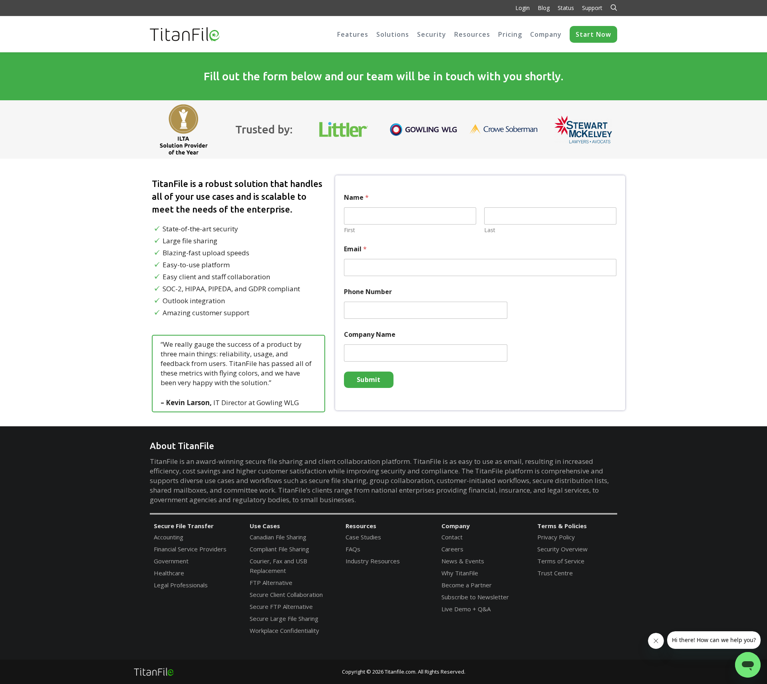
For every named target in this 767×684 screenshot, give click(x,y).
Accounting (168, 537)
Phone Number (368, 292)
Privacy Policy (556, 537)
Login (522, 8)
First (349, 230)
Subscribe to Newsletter (475, 597)
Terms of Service (560, 561)
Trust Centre (555, 573)
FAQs (353, 549)
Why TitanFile (459, 573)
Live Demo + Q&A (466, 609)
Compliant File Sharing (279, 549)
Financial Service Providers (190, 549)
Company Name (369, 334)
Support (592, 8)
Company (455, 526)
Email (355, 249)
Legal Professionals (181, 585)
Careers (452, 549)
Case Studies (363, 537)
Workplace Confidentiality (284, 630)
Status (566, 8)
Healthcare (169, 573)
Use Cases (265, 526)
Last (489, 230)
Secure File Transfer (184, 526)
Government (171, 561)
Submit (369, 379)
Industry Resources (373, 561)
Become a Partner (466, 585)
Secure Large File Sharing (284, 618)
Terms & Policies (562, 526)
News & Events (462, 561)
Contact (452, 537)
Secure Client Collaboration (286, 594)
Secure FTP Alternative (281, 606)
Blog (544, 8)
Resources (361, 526)
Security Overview (562, 549)
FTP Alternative (271, 583)
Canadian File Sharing (278, 537)
